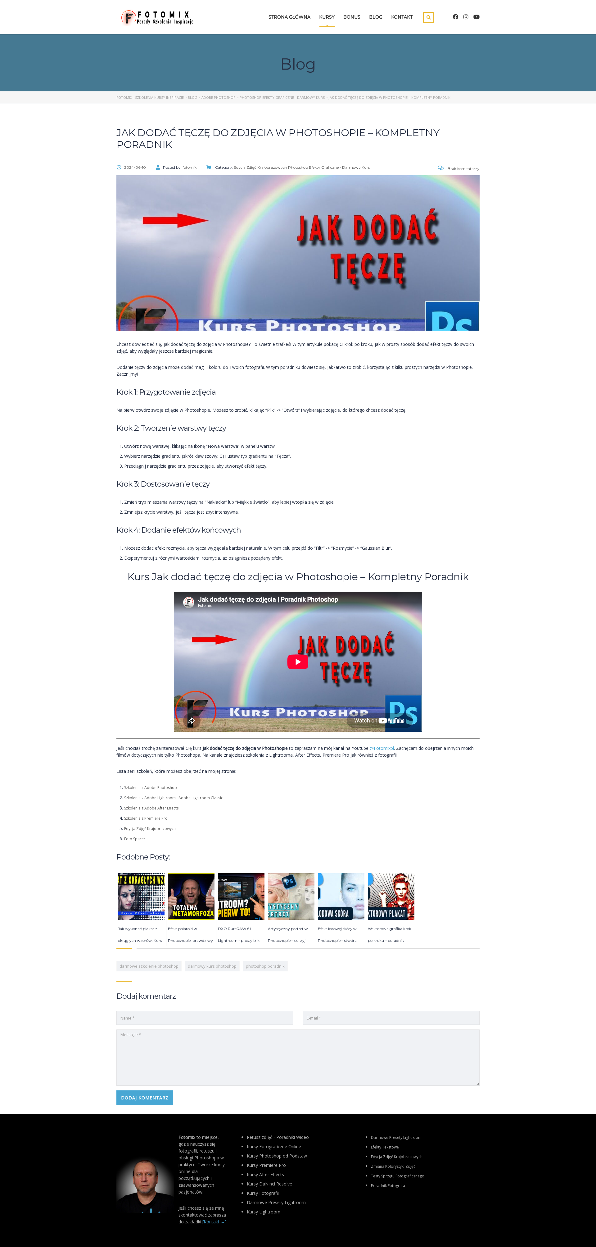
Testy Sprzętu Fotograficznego (397, 1176)
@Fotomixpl (382, 748)
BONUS (351, 17)
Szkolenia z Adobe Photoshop (150, 787)
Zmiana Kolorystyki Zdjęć (393, 1166)
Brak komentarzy (463, 168)
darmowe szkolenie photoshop (149, 966)
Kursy (327, 17)
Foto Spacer (134, 838)
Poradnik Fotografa (388, 1185)
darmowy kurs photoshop (212, 966)
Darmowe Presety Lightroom (396, 1137)
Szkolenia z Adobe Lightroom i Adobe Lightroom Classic (173, 797)
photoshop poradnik (265, 966)
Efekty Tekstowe (385, 1147)
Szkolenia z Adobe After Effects (151, 808)
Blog (375, 17)
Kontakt (402, 17)
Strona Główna (289, 17)
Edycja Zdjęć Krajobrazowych (150, 828)
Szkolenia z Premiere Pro (146, 818)
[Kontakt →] (214, 1222)
